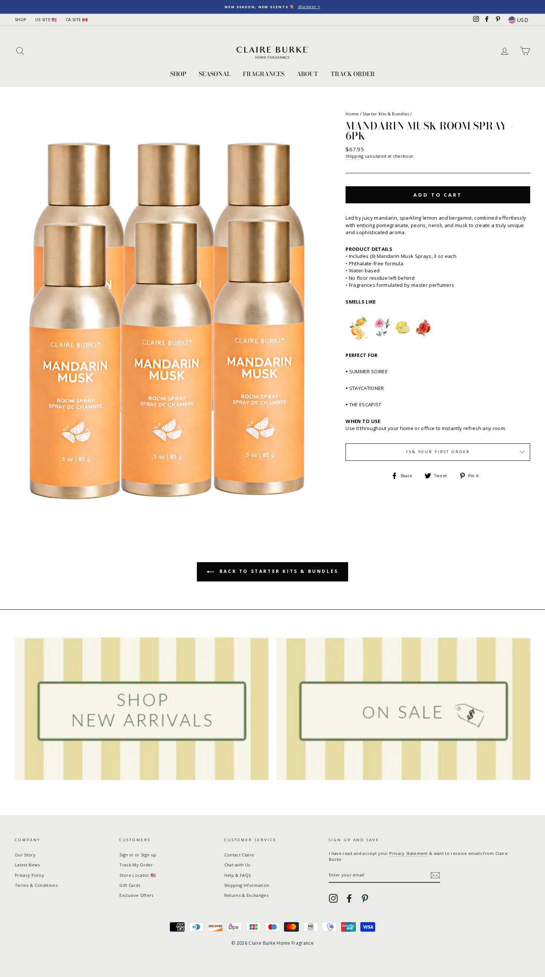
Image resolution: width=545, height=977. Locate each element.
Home (352, 114)
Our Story (25, 855)
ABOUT (307, 73)
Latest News (27, 865)
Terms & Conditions (36, 885)
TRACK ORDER (353, 73)
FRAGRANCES (263, 73)
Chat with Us (237, 865)
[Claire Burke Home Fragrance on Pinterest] (364, 898)
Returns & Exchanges (246, 895)
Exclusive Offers (136, 895)
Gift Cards (129, 885)
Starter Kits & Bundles (386, 114)
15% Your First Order (438, 451)
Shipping (355, 156)
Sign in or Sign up (137, 855)
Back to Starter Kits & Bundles (277, 571)
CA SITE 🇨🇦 (76, 19)
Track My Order (136, 865)
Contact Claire (239, 855)
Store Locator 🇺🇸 (137, 875)
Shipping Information (247, 885)
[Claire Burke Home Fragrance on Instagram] (333, 898)
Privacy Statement (408, 853)
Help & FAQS (237, 875)
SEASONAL (215, 73)
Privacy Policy (29, 875)
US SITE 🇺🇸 (46, 19)
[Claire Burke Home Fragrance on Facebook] (349, 898)
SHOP (20, 19)
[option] (272, 7)
